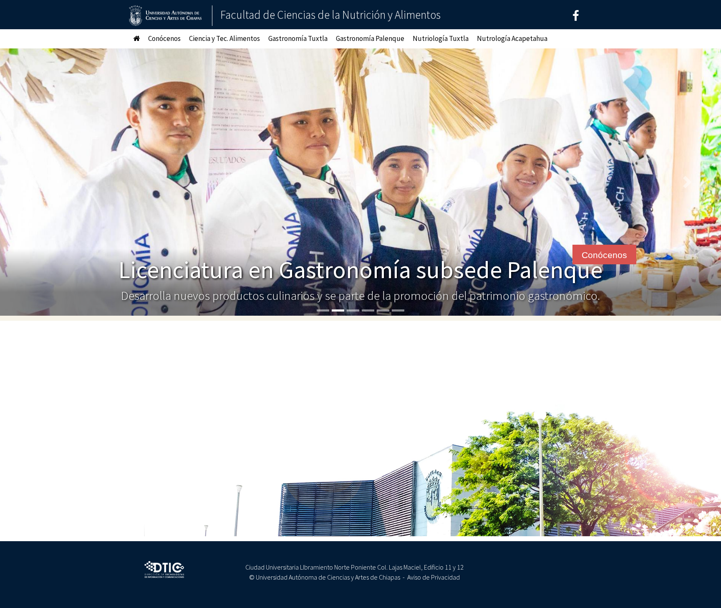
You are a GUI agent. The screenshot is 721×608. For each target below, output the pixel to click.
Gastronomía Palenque (370, 38)
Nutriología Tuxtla (441, 38)
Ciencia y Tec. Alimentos (224, 38)
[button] (36, 182)
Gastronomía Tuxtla (298, 38)
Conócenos (164, 38)
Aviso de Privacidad (433, 577)
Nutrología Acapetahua (512, 38)
